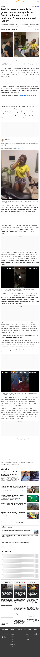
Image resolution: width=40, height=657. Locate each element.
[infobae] (20, 1)
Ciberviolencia (22, 462)
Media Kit (27, 639)
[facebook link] (2, 635)
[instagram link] (7, 635)
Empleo (20, 632)
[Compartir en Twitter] (30, 64)
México (12, 639)
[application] (20, 277)
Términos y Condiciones (35, 631)
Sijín (2, 462)
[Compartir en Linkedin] (32, 64)
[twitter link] (5, 635)
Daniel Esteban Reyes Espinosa (11, 29)
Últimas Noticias (12, 644)
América (12, 631)
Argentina (12, 632)
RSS (12, 646)
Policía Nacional (8, 462)
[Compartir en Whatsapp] (25, 64)
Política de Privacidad (35, 634)
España (12, 636)
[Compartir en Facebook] (28, 64)
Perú (12, 641)
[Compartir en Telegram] (35, 64)
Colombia (3, 6)
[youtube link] (2, 637)
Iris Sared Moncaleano (6, 464)
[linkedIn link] (7, 637)
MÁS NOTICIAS (20, 522)
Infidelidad (15, 462)
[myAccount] (38, 1)
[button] (1, 1)
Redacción (20, 631)
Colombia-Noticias (15, 464)
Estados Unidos (12, 637)
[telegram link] (5, 637)
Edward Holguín (30, 462)
